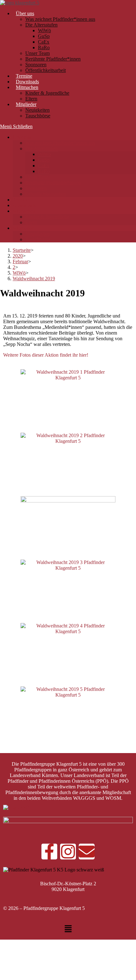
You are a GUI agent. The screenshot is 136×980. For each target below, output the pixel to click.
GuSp (44, 160)
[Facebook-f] (49, 851)
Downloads (24, 205)
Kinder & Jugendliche (47, 216)
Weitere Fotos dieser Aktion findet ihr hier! (45, 355)
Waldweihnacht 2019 (34, 278)
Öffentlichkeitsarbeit (45, 194)
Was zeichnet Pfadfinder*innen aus (60, 143)
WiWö (44, 154)
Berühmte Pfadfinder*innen (53, 182)
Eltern (31, 222)
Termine (21, 199)
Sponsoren (35, 188)
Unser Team (37, 177)
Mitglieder (23, 228)
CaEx (43, 165)
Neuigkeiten (37, 233)
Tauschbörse (37, 239)
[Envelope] (87, 851)
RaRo (44, 171)
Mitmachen (24, 211)
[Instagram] (68, 851)
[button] (68, 929)
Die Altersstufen (41, 148)
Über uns (22, 137)
